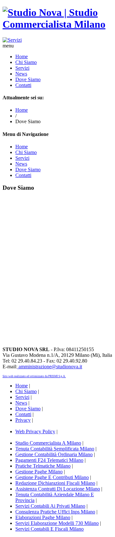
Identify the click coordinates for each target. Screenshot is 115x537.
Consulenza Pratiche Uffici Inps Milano (55, 511)
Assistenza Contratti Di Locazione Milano (57, 488)
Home (21, 56)
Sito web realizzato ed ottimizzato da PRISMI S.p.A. (34, 376)
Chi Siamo (26, 62)
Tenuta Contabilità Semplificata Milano (54, 448)
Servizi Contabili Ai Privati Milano (50, 506)
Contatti (23, 85)
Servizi (22, 68)
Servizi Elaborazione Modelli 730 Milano (57, 523)
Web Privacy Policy (35, 431)
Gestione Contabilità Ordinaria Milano (54, 454)
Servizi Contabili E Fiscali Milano (49, 529)
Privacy (23, 420)
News (21, 73)
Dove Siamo (28, 79)
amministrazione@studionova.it (49, 366)
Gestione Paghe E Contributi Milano (52, 477)
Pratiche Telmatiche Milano (43, 466)
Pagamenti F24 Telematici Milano (49, 460)
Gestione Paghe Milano (39, 471)
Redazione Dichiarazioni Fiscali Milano (55, 483)
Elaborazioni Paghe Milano (42, 517)
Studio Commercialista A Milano (48, 443)
